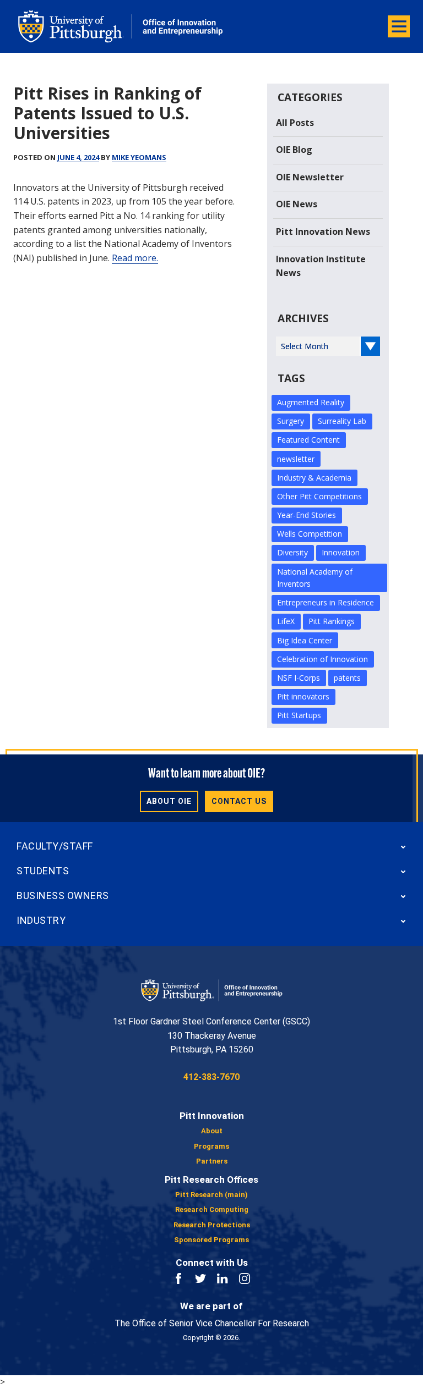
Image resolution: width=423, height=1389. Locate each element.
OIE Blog (294, 150)
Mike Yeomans (139, 157)
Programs (211, 1146)
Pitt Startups (299, 715)
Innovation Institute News (321, 266)
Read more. (135, 258)
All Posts (295, 123)
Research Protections (211, 1225)
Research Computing (211, 1209)
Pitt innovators (303, 696)
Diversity (292, 552)
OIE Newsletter (310, 177)
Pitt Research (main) (211, 1194)
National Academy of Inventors (314, 577)
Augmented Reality (310, 402)
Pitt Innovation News (323, 231)
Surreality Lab (342, 421)
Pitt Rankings (331, 621)
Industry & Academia (314, 477)
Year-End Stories (306, 515)
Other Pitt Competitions (319, 496)
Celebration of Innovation (322, 659)
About (212, 1131)
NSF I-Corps (298, 678)
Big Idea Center (304, 640)
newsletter (295, 459)
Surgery (290, 421)
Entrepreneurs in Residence (325, 602)
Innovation (341, 552)
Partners (211, 1161)
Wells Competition (309, 533)
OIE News (296, 204)
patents (347, 678)
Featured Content (308, 439)
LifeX (286, 621)
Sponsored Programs (211, 1240)
